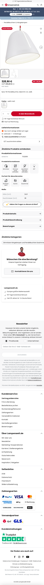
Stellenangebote (16, 448)
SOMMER (21, 14)
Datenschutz (7, 477)
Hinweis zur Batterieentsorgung (22, 564)
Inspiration (6, 462)
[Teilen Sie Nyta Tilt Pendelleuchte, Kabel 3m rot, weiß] (40, 32)
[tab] (22, 410)
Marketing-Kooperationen (12, 445)
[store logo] (13, 4)
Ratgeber (15, 462)
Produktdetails (9, 214)
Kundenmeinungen (12, 529)
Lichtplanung (7, 452)
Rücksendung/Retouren (11, 409)
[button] (4, 73)
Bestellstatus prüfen (10, 405)
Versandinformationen (11, 416)
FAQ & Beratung (8, 402)
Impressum (6, 481)
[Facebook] (16, 557)
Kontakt (5, 419)
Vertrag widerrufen (10, 398)
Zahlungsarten (7, 412)
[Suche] (37, 4)
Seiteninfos (8, 469)
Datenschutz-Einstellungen (11, 561)
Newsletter (6, 441)
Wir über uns (7, 438)
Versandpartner (10, 515)
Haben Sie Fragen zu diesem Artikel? (24, 204)
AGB (3, 474)
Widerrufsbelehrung (10, 484)
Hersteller (39, 385)
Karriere (5, 448)
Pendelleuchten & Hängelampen (15, 22)
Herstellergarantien (9, 423)
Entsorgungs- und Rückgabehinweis (22, 567)
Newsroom (6, 459)
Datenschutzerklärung (34, 380)
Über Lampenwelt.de (12, 433)
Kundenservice (9, 393)
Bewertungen (9, 226)
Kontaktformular (36, 378)
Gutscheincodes (8, 455)
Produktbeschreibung (12, 220)
